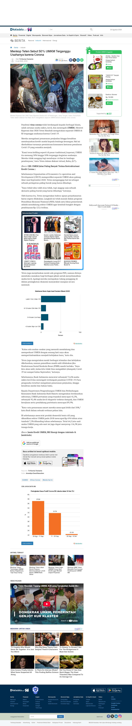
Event (113, 707)
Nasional (31, 40)
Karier (33, 722)
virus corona (36, 124)
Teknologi (38, 708)
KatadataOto (115, 709)
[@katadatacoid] (120, 716)
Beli (109, 68)
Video (90, 35)
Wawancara (89, 703)
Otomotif (83, 35)
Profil (49, 701)
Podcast (96, 35)
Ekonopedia (36, 35)
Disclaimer (68, 722)
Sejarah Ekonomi (53, 699)
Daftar (60, 716)
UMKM (71, 127)
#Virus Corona (35, 480)
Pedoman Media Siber (44, 722)
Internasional (47, 40)
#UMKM (25, 480)
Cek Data (76, 703)
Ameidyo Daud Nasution (35, 473)
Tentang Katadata (15, 722)
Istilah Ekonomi (52, 703)
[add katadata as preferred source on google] (52, 443)
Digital (28, 35)
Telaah (88, 699)
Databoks (114, 705)
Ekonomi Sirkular (66, 701)
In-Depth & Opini (73, 35)
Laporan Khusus (91, 705)
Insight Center (115, 703)
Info (101, 35)
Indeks (113, 699)
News (100, 699)
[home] (11, 35)
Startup (37, 703)
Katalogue (102, 703)
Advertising (26, 722)
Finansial (22, 35)
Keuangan (26, 701)
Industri (38, 40)
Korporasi (26, 705)
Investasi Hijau (65, 703)
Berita (15, 35)
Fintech (37, 701)
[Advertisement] (104, 246)
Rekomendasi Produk (30, 213)
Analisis (75, 701)
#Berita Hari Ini (47, 480)
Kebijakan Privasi (57, 722)
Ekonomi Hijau (47, 35)
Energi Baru (64, 699)
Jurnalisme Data (59, 35)
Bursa (24, 703)
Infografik (76, 699)
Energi (55, 40)
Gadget (37, 705)
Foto (100, 705)
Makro (25, 699)
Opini (87, 701)
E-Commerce (39, 699)
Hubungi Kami (77, 722)
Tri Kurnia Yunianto (26, 59)
